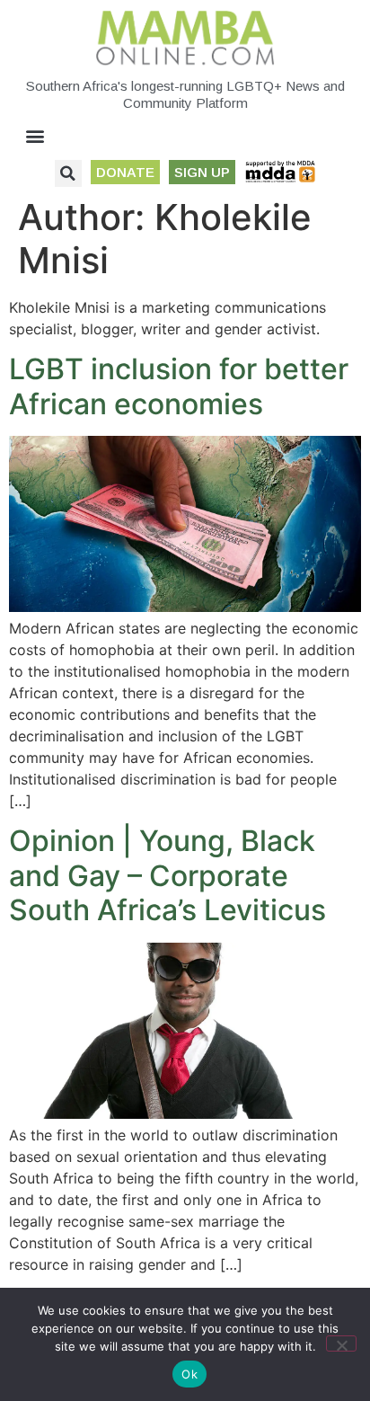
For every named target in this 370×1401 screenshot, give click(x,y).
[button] (35, 136)
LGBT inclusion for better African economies (178, 386)
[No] (341, 1343)
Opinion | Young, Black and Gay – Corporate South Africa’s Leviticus (167, 875)
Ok (189, 1374)
